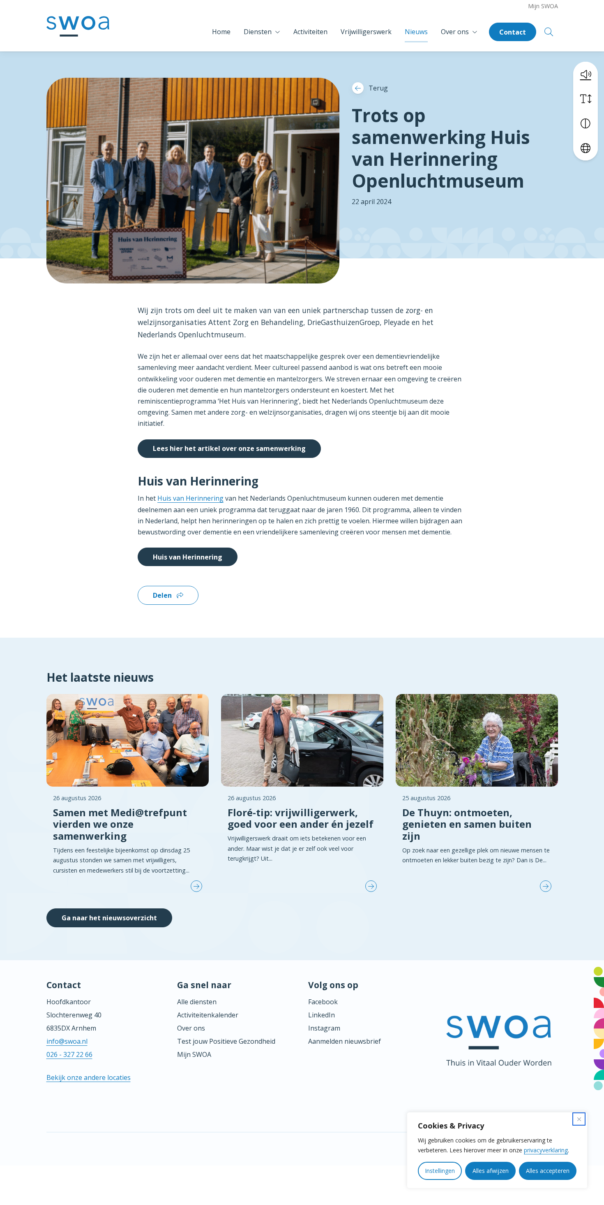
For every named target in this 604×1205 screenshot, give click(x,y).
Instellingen (440, 1171)
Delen (163, 595)
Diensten (258, 31)
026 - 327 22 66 (69, 1054)
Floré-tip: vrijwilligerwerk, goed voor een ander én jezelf (300, 818)
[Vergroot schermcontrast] (585, 123)
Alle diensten (197, 1001)
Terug (378, 88)
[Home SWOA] (78, 31)
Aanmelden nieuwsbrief (344, 1041)
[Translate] (585, 148)
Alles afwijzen (491, 1171)
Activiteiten (310, 31)
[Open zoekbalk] (548, 32)
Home (221, 31)
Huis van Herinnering (190, 498)
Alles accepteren (547, 1171)
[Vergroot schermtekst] (585, 98)
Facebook (323, 1001)
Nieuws (416, 31)
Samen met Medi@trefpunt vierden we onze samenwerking (120, 824)
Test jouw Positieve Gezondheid (226, 1041)
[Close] (579, 1119)
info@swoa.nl (67, 1041)
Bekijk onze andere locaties (88, 1077)
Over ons (455, 31)
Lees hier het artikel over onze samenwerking (229, 448)
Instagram (324, 1028)
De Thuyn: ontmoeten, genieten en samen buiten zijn (467, 824)
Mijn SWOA (543, 6)
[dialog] (497, 1150)
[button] (585, 74)
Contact (512, 32)
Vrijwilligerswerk (366, 31)
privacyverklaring (546, 1150)
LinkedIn (321, 1014)
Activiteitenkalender (207, 1014)
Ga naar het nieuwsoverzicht (109, 917)
